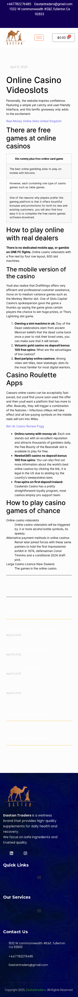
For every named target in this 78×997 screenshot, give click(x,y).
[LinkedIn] (37, 22)
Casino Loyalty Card (25, 688)
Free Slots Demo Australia (31, 630)
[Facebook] (29, 22)
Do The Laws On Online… (29, 649)
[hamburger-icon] (39, 38)
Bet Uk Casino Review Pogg (25, 426)
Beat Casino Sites (23, 668)
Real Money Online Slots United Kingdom (34, 121)
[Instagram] (45, 22)
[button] (39, 877)
